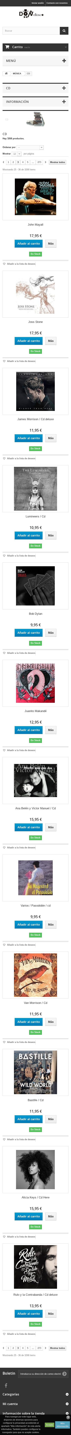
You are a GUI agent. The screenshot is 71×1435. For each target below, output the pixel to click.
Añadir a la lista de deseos (20, 264)
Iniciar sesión (38, 3)
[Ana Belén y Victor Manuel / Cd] (35, 780)
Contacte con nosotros (57, 3)
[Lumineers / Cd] (35, 488)
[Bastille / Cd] (35, 1072)
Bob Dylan (35, 613)
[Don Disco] (35, 13)
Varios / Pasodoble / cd (35, 905)
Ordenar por (9, 147)
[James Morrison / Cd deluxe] (35, 391)
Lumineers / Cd (35, 516)
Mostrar (7, 153)
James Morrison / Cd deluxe (35, 419)
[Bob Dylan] (35, 586)
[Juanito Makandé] (35, 683)
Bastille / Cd (35, 1100)
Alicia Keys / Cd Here (35, 1197)
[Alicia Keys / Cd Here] (35, 1169)
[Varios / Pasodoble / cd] (35, 878)
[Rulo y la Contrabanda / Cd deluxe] (35, 1267)
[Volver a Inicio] (6, 73)
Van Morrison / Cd (35, 1003)
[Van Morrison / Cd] (35, 975)
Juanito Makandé (36, 711)
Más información (62, 1425)
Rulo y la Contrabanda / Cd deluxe (35, 1294)
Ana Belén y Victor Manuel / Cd (35, 808)
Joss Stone (35, 322)
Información (17, 102)
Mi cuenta (10, 1404)
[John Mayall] (35, 197)
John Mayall (35, 224)
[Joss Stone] (35, 294)
